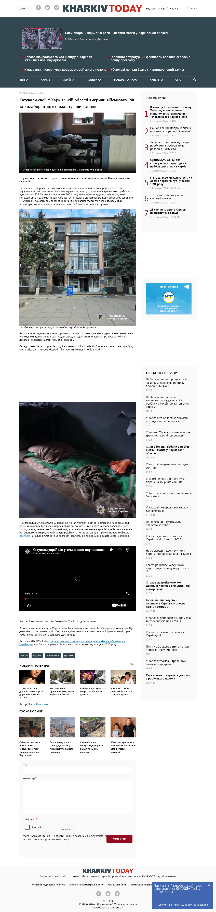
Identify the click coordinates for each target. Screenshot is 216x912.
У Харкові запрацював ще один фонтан (167, 465)
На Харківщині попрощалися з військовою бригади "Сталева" (170, 129)
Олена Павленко (38, 704)
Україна (68, 79)
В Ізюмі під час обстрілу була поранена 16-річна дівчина (165, 480)
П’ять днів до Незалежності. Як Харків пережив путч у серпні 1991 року (171, 181)
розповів (24, 535)
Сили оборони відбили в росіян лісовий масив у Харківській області (116, 33)
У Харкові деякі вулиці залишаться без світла (169, 494)
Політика (94, 79)
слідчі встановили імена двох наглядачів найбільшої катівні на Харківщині (72, 642)
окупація (37, 655)
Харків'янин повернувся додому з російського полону (65, 69)
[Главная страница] (108, 871)
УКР (104, 901)
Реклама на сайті (116, 884)
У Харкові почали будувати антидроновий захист (147, 69)
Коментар (29, 778)
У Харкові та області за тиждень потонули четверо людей (167, 419)
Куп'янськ (68, 655)
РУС (111, 901)
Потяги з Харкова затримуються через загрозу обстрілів (167, 648)
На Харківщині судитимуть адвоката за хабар (163, 523)
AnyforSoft (116, 907)
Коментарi (119, 838)
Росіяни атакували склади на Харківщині (165, 633)
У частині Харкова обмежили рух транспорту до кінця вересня (168, 433)
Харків (45, 79)
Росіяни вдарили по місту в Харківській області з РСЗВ (164, 537)
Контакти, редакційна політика (48, 884)
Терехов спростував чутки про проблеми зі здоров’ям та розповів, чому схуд (170, 145)
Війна (23, 79)
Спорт (180, 79)
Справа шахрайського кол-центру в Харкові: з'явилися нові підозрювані (58, 58)
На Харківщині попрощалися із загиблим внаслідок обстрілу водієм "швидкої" (166, 382)
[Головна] (102, 8)
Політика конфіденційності (145, 884)
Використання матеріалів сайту (86, 884)
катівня (24, 655)
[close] (209, 885)
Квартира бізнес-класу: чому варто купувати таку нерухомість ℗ (167, 568)
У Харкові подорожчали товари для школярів (167, 508)
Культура (156, 79)
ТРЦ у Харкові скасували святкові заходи (166, 196)
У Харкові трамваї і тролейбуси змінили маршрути (166, 662)
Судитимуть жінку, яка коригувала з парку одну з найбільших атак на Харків (168, 163)
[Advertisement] (77, 378)
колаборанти (53, 655)
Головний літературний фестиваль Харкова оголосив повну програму (150, 58)
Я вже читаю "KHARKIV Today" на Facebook (182, 904)
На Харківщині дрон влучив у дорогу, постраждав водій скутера (168, 552)
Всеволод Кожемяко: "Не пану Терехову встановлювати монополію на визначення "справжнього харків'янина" (171, 112)
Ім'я (25, 765)
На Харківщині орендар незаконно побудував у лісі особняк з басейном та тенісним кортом (167, 402)
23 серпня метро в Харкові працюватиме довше (168, 211)
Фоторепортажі (125, 79)
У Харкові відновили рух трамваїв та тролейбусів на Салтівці (168, 619)
